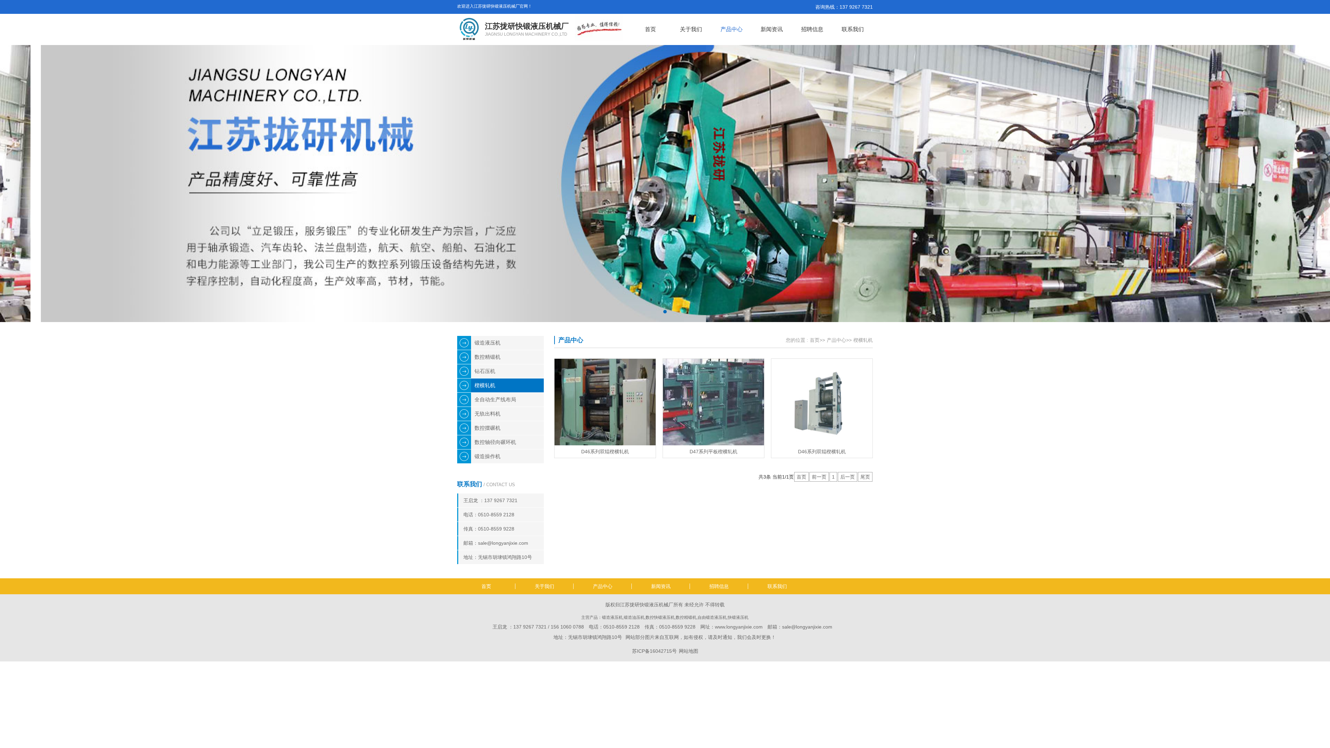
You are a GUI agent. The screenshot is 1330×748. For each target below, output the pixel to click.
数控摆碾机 (487, 428)
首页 (650, 29)
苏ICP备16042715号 (654, 651)
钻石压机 (485, 371)
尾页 (865, 477)
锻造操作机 (487, 456)
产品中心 (731, 29)
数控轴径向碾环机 (495, 442)
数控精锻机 (487, 357)
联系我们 (853, 29)
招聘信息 (812, 29)
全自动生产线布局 (495, 399)
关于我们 (691, 29)
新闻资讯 (772, 29)
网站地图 (688, 651)
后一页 (847, 477)
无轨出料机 (487, 414)
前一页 (819, 477)
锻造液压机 (487, 343)
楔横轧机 (485, 385)
